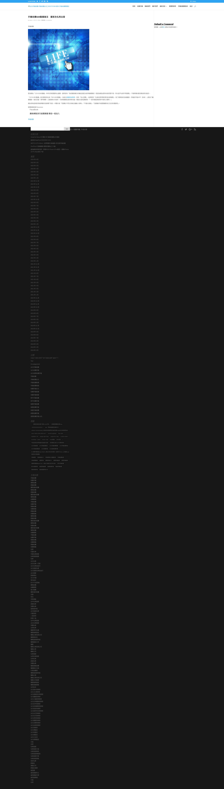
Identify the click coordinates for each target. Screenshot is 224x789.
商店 (191, 6)
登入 (163, 27)
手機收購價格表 (183, 6)
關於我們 (155, 6)
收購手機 (140, 6)
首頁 (133, 6)
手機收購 (43, 20)
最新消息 (162, 6)
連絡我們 (147, 6)
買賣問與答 (172, 6)
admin (30, 20)
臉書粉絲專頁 (71, 97)
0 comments (49, 20)
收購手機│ (77, 129)
